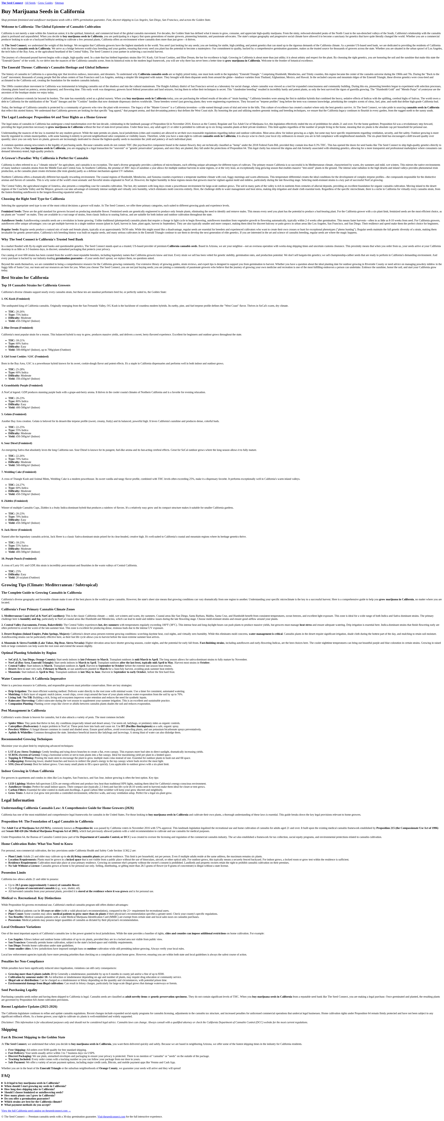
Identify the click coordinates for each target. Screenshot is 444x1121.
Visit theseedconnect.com (111, 1116)
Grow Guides (45, 2)
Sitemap (59, 2)
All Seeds (30, 2)
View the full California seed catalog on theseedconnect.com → (36, 1110)
